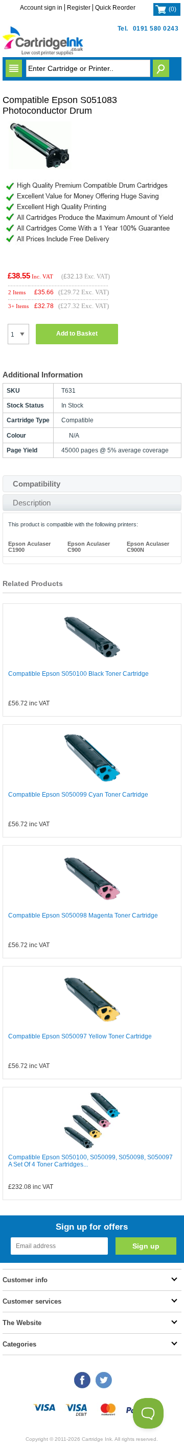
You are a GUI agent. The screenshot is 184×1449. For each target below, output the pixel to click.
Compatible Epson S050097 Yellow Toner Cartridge (80, 1036)
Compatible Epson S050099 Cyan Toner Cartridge (78, 794)
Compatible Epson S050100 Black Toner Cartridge (78, 673)
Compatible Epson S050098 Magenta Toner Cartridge (83, 915)
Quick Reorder (115, 7)
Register (78, 7)
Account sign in (41, 7)
